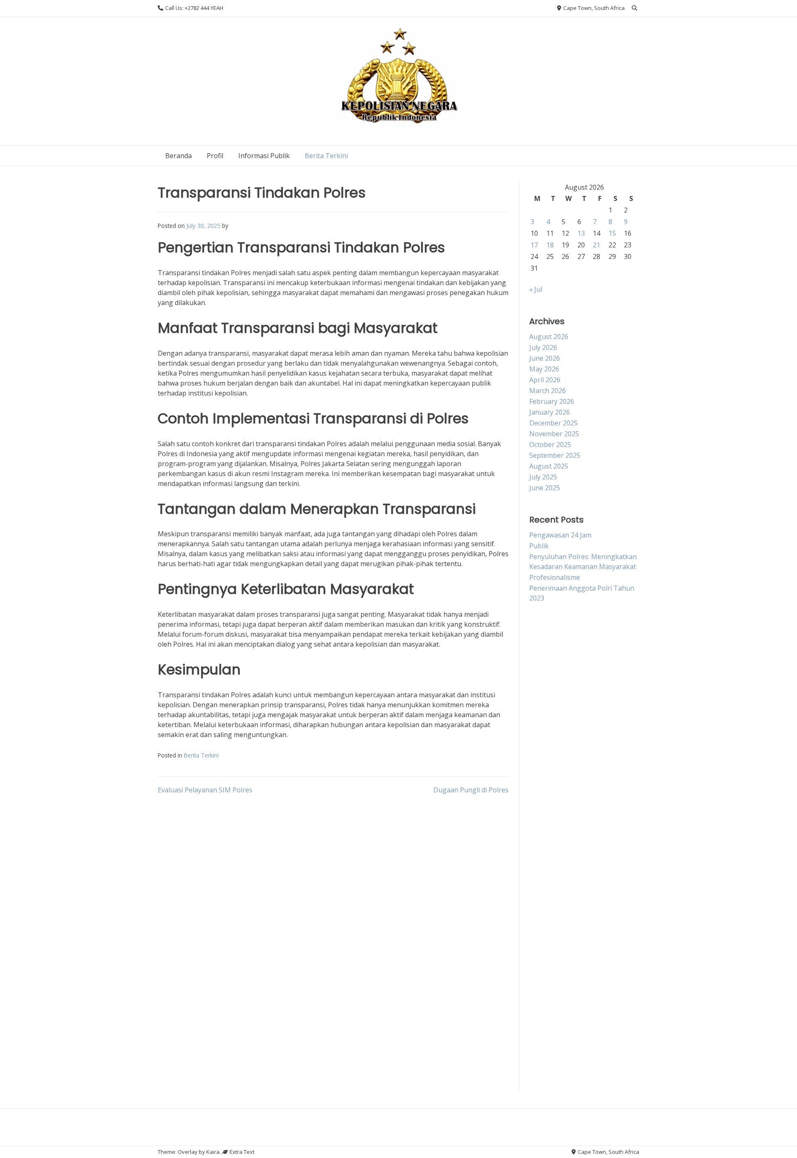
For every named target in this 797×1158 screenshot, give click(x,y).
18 (550, 244)
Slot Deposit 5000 (556, 974)
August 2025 (548, 466)
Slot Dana (544, 689)
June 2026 (544, 358)
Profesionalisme (554, 577)
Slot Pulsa (544, 649)
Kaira (213, 1152)
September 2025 (554, 455)
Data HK (542, 1035)
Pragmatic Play (552, 994)
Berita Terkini (326, 155)
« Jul (535, 289)
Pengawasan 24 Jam (560, 535)
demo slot (544, 1066)
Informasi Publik (264, 155)
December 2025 (553, 423)
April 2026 (544, 379)
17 (534, 244)
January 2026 (549, 412)
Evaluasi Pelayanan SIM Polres (205, 789)
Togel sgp (545, 669)
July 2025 (543, 476)
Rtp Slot (541, 933)
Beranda (178, 155)
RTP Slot (542, 832)
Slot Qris (542, 954)
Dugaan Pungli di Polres (471, 789)
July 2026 (543, 347)
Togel (538, 730)
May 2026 (544, 369)
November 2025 (554, 433)
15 (612, 233)
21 (596, 244)
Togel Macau (549, 750)
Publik (539, 545)
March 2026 (547, 390)
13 (581, 233)
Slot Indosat (548, 913)
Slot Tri (540, 852)
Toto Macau (548, 710)
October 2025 (550, 444)
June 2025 (544, 487)
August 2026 (548, 336)
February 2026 (551, 401)
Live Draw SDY (551, 791)
